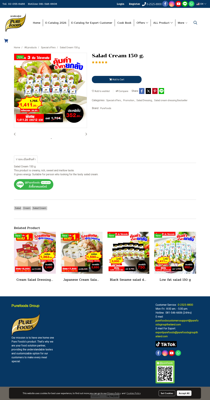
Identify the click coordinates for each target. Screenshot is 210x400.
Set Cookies (167, 393)
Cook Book (124, 23)
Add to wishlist (102, 91)
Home (36, 23)
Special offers (113, 100)
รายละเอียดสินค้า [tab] (26, 159)
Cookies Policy (133, 393)
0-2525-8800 (185, 304)
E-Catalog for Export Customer (91, 23)
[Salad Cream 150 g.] (50, 90)
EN (202, 4)
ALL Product (161, 23)
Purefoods (105, 108)
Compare (123, 91)
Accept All (184, 393)
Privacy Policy (114, 393)
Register (134, 4)
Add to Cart (118, 79)
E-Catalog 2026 (55, 23)
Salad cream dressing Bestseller (171, 100)
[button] (195, 23)
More (181, 23)
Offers (141, 23)
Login (120, 4)
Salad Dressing (144, 100)
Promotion (129, 100)
